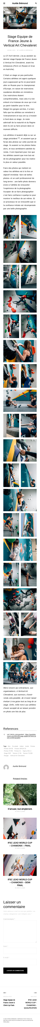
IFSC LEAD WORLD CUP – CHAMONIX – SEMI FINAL (20, 882)
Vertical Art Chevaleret (17, 755)
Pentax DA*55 (8, 748)
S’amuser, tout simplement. (20, 809)
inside (27, 746)
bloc (9, 746)
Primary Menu (4, 3)
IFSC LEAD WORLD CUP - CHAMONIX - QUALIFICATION (30, 1002)
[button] (19, 139)
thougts (6, 755)
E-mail (6, 957)
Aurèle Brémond (20, 3)
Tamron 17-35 (17, 753)
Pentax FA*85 (8, 751)
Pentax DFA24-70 (20, 748)
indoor (22, 746)
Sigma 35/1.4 (27, 751)
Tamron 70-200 (27, 753)
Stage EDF (7, 753)
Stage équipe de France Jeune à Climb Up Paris (9, 1001)
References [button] (10, 728)
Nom (5, 946)
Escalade (15, 746)
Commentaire (9, 919)
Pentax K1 (17, 751)
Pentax (32, 746)
